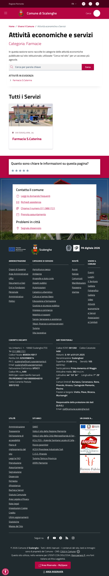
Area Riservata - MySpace (54, 565)
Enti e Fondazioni (17, 287)
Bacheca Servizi (16, 490)
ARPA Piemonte (40, 463)
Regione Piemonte (16, 3)
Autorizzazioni (39, 287)
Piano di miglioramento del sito (17, 449)
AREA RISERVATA (54, 571)
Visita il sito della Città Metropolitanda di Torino (55, 435)
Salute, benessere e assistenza (47, 319)
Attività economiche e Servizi (93, 308)
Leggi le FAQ (15, 458)
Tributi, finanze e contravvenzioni (48, 323)
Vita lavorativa (39, 332)
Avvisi (74, 269)
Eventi (91, 272)
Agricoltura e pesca (41, 269)
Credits (12, 512)
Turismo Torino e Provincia (44, 458)
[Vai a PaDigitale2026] (83, 247)
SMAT (35, 426)
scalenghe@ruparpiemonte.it (28, 365)
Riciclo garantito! (40, 444)
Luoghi (91, 277)
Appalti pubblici (40, 283)
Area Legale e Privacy (19, 499)
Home (11, 26)
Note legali (14, 503)
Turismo (36, 328)
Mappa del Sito (16, 526)
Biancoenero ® (78, 555)
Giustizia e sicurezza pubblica (46, 305)
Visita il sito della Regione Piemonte (49, 431)
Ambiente (37, 274)
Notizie (75, 274)
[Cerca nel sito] (96, 13)
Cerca (88, 67)
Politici (12, 301)
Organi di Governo (17, 269)
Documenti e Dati (17, 283)
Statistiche (14, 521)
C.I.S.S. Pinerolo (40, 453)
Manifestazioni (79, 283)
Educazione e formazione (44, 301)
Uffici (11, 278)
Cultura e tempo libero (43, 296)
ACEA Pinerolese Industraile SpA (48, 449)
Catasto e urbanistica (42, 292)
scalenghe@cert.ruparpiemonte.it (30, 361)
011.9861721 (19, 351)
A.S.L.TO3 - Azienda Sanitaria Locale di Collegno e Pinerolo (60, 440)
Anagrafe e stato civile (43, 278)
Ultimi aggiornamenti (19, 517)
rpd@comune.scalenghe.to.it (75, 409)
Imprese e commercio (43, 310)
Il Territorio (93, 281)
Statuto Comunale (17, 494)
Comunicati (77, 278)
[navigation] (5, 13)
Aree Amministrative (18, 274)
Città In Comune (68, 551)
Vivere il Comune (26, 26)
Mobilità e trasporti (41, 314)
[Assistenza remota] (78, 551)
